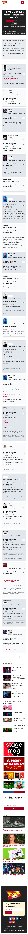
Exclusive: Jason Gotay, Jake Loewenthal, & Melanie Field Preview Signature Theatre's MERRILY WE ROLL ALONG (19, 722)
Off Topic (14, 23)
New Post (7, 26)
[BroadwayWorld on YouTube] (13, 921)
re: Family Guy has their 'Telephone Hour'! (9, 99)
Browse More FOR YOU (13, 701)
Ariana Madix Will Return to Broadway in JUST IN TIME (13, 845)
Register (15, 2)
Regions (15, 926)
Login (19, 2)
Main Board (10, 20)
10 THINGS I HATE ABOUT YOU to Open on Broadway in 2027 (13, 860)
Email (4, 62)
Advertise (7, 925)
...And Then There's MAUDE (9, 650)
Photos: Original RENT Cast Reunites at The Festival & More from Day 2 (13, 875)
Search (14, 26)
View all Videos (7, 737)
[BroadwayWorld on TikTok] (20, 918)
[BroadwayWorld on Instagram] (13, 918)
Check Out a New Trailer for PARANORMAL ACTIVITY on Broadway (19, 714)
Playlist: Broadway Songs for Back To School (13, 40)
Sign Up (8, 913)
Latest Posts (18, 20)
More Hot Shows (8, 791)
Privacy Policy (20, 930)
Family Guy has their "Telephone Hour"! (12, 73)
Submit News (9, 926)
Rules (15, 28)
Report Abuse (21, 26)
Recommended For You (8, 663)
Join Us (21, 925)
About (12, 925)
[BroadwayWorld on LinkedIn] (17, 918)
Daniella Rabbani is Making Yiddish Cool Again (18, 707)
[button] (22, 2)
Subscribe (12, 62)
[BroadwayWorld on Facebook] (10, 918)
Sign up (14, 808)
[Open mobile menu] (26, 2)
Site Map (20, 926)
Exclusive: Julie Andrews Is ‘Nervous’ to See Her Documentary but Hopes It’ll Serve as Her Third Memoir (13, 830)
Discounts (19, 791)
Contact (17, 925)
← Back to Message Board (10, 31)
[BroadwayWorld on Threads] (10, 921)
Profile (10, 92)
